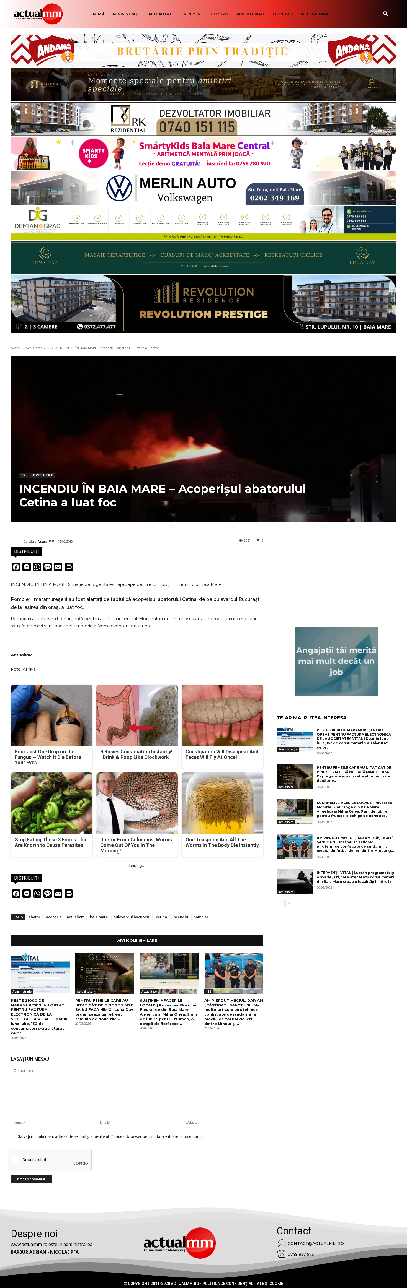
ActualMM (46, 541)
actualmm (75, 916)
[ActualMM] (17, 541)
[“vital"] (336, 661)
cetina (161, 916)
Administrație (22, 991)
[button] (385, 14)
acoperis (53, 916)
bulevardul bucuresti (132, 916)
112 (51, 348)
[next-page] (288, 903)
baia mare (99, 916)
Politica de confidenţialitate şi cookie (242, 1283)
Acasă (15, 348)
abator (34, 916)
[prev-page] (280, 903)
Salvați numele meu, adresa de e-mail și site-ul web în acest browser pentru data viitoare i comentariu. (110, 1136)
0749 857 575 (301, 1254)
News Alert (42, 475)
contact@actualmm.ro (316, 1243)
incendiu (180, 916)
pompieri (202, 916)
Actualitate (34, 348)
